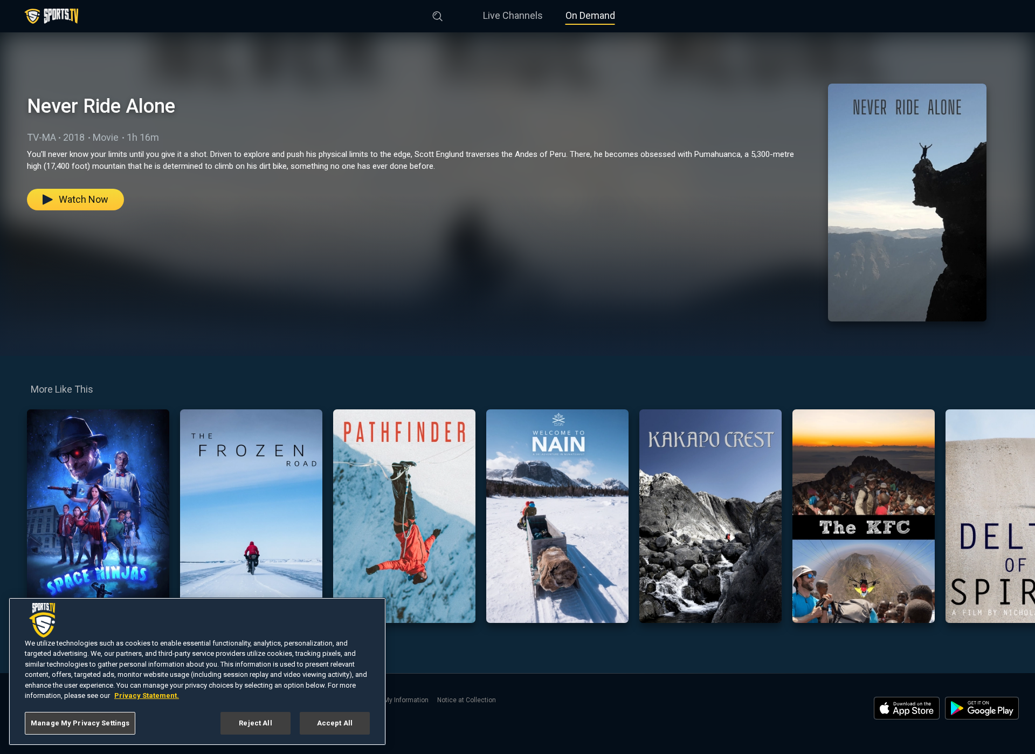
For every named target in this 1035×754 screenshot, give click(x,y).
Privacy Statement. (146, 696)
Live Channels (513, 15)
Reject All (255, 723)
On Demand (590, 15)
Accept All (335, 723)
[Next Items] (1019, 516)
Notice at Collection (466, 700)
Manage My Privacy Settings (80, 723)
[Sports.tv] (51, 16)
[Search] (437, 14)
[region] (197, 671)
